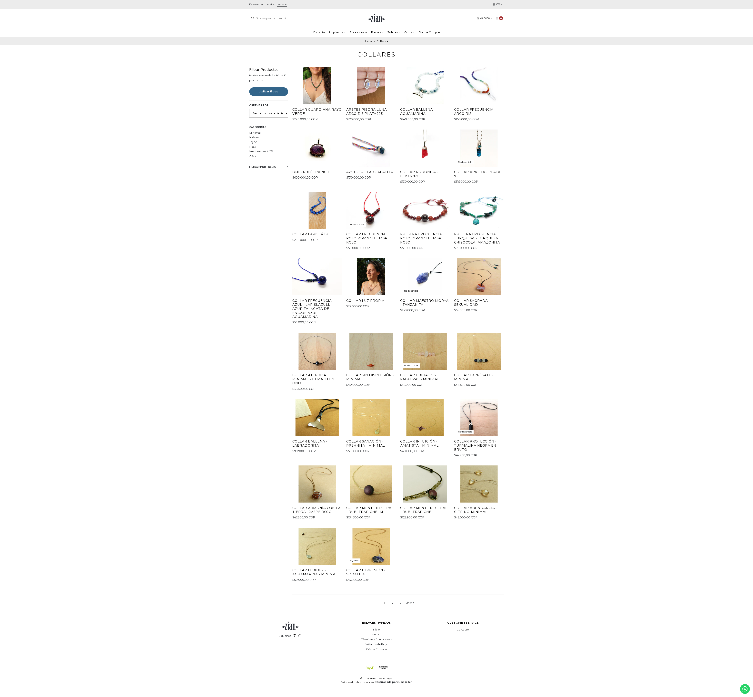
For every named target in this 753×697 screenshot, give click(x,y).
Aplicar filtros (268, 91)
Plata (252, 147)
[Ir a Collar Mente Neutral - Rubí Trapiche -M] (371, 484)
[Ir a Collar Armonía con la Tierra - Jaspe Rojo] (317, 484)
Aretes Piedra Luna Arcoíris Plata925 (366, 112)
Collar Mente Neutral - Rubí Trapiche (423, 510)
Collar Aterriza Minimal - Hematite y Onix (313, 379)
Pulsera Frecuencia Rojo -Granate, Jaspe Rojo (422, 238)
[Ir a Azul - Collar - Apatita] (371, 148)
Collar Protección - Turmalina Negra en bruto (475, 445)
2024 (252, 156)
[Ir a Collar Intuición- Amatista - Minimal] (425, 417)
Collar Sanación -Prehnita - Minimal (365, 443)
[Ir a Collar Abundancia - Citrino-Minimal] (479, 484)
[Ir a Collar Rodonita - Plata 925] (425, 148)
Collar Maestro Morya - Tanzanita (424, 303)
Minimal (255, 133)
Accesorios (357, 32)
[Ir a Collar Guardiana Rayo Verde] (317, 85)
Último (410, 602)
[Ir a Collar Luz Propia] (371, 276)
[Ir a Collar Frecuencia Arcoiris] (479, 85)
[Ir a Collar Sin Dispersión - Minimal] (371, 351)
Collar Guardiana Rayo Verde (317, 112)
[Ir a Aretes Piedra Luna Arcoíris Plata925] (371, 85)
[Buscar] (252, 18)
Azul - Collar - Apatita (369, 172)
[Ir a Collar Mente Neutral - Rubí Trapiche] (425, 484)
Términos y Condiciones (376, 639)
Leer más (282, 4)
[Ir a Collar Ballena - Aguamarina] (425, 85)
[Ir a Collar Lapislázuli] (317, 210)
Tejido (253, 142)
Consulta (319, 32)
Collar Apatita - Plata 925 (477, 174)
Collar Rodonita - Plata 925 (419, 174)
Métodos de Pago (376, 644)
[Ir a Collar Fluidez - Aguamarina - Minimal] (317, 546)
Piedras (376, 32)
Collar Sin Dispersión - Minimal (370, 377)
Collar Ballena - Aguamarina (417, 112)
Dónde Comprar (429, 32)
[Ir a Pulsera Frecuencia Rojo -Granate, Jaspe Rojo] (425, 210)
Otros (408, 32)
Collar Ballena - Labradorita (309, 443)
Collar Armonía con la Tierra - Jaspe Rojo (316, 510)
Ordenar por (258, 105)
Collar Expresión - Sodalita (366, 572)
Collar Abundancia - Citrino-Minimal (475, 510)
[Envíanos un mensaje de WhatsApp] (745, 689)
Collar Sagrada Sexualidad (471, 303)
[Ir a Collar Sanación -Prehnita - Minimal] (371, 417)
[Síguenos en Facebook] (300, 636)
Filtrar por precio (262, 166)
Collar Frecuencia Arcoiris (474, 112)
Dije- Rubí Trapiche (312, 172)
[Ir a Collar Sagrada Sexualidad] (479, 276)
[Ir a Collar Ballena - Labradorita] (317, 417)
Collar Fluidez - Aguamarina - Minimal (315, 572)
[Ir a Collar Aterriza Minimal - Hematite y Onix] (317, 351)
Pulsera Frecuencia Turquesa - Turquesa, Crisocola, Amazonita (477, 238)
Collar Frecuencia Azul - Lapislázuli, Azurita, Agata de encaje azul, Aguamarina (312, 309)
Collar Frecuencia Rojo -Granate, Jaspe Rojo (368, 238)
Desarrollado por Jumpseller (393, 682)
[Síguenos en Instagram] (294, 636)
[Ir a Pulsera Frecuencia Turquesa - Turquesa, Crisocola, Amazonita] (479, 210)
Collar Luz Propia (365, 301)
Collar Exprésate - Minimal (474, 377)
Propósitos (335, 32)
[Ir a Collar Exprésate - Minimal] (479, 351)
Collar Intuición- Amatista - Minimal (419, 443)
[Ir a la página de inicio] (376, 18)
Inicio (368, 41)
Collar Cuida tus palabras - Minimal (419, 377)
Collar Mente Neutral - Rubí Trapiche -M (370, 510)
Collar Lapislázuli (312, 234)
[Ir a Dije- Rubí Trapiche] (317, 148)
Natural (254, 137)
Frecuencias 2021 (261, 151)
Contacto (376, 634)
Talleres (393, 32)
